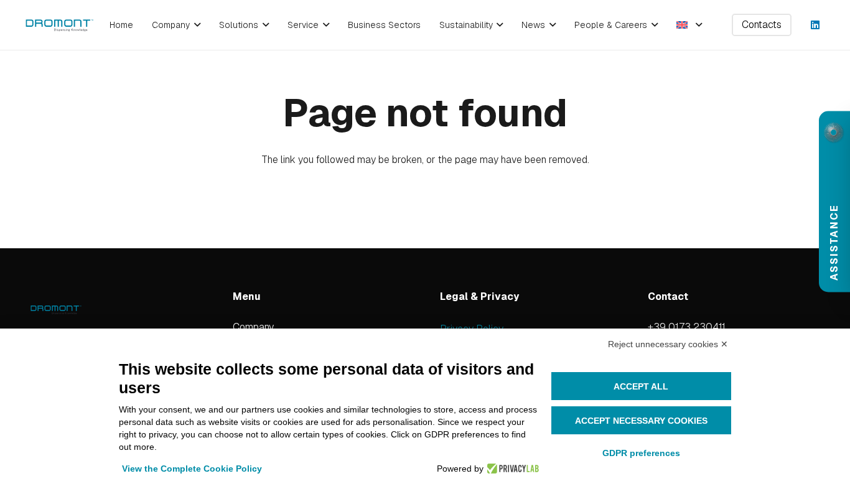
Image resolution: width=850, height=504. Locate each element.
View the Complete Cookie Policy (192, 469)
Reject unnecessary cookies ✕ (668, 344)
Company (253, 327)
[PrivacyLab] (511, 468)
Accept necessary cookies (641, 421)
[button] (195, 25)
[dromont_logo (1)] (59, 25)
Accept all (641, 386)
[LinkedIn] (815, 25)
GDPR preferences (641, 453)
